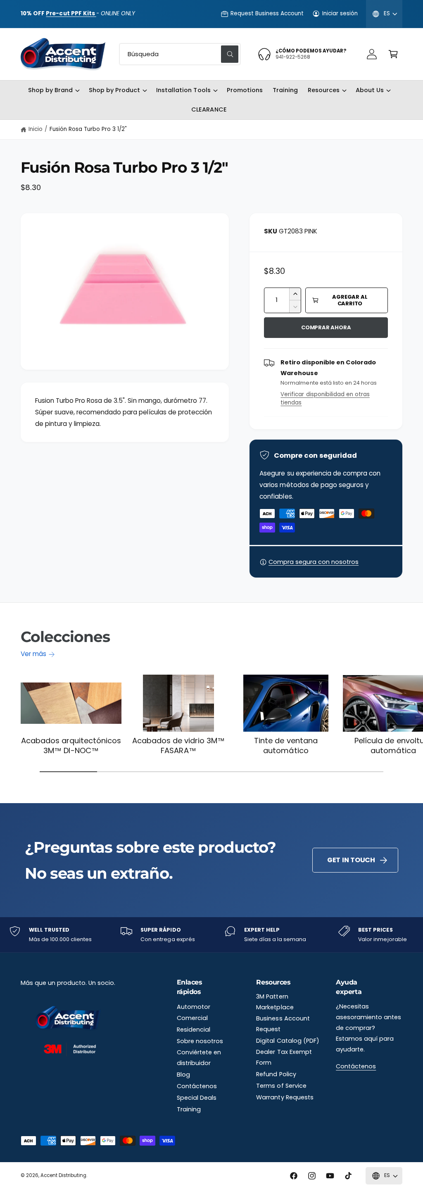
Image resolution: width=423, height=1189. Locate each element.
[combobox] (179, 54)
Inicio (36, 129)
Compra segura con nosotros (314, 562)
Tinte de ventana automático (285, 745)
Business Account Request (282, 1023)
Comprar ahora (326, 327)
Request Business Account (267, 13)
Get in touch (351, 860)
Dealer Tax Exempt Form (283, 1057)
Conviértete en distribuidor (199, 1057)
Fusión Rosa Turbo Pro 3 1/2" (88, 129)
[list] (211, 934)
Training (189, 1109)
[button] (393, 54)
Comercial (192, 1018)
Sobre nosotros (200, 1041)
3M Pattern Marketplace (274, 1001)
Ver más (33, 653)
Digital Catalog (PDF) (287, 1041)
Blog (183, 1074)
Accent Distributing (63, 1175)
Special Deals (196, 1098)
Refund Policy (276, 1074)
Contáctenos (197, 1086)
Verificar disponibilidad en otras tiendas (324, 398)
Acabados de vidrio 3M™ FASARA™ (178, 745)
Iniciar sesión (340, 13)
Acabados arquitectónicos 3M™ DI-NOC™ (71, 745)
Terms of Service (281, 1086)
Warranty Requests (284, 1097)
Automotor (193, 1007)
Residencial (193, 1029)
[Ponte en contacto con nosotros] (372, 54)
